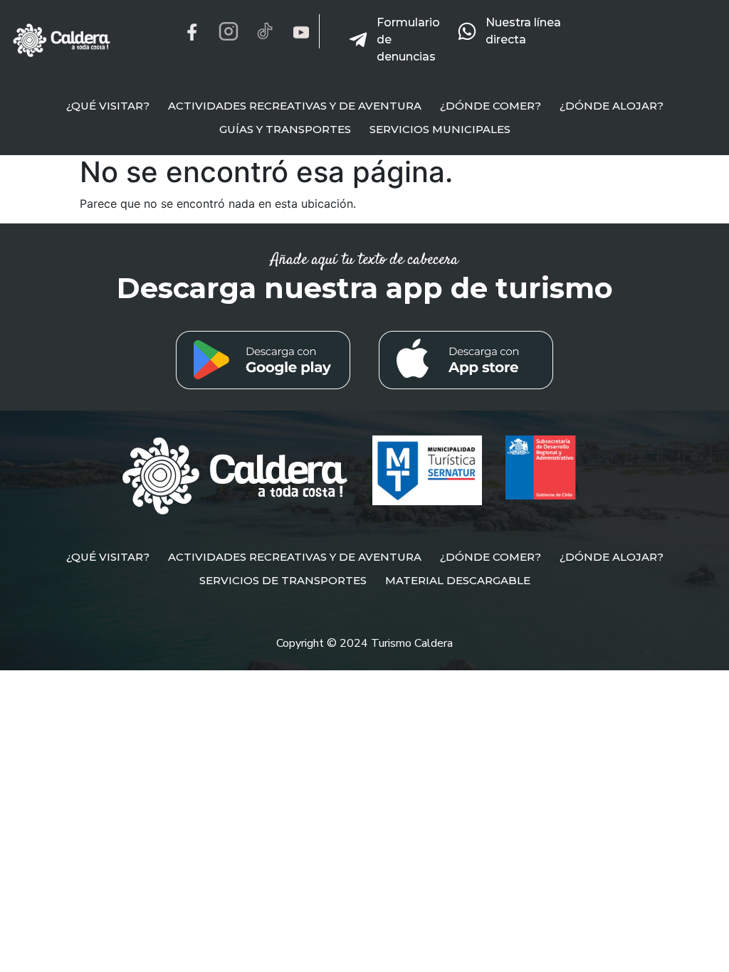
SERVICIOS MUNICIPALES (439, 129)
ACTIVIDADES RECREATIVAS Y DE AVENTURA (294, 105)
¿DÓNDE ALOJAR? (612, 105)
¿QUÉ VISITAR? (108, 105)
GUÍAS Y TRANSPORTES (285, 129)
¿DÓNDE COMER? (490, 105)
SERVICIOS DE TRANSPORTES (283, 580)
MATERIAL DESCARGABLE (457, 580)
